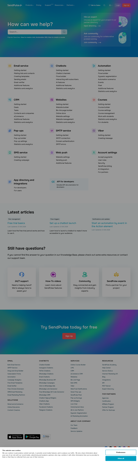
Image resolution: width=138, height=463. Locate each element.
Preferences (120, 452)
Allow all (121, 458)
